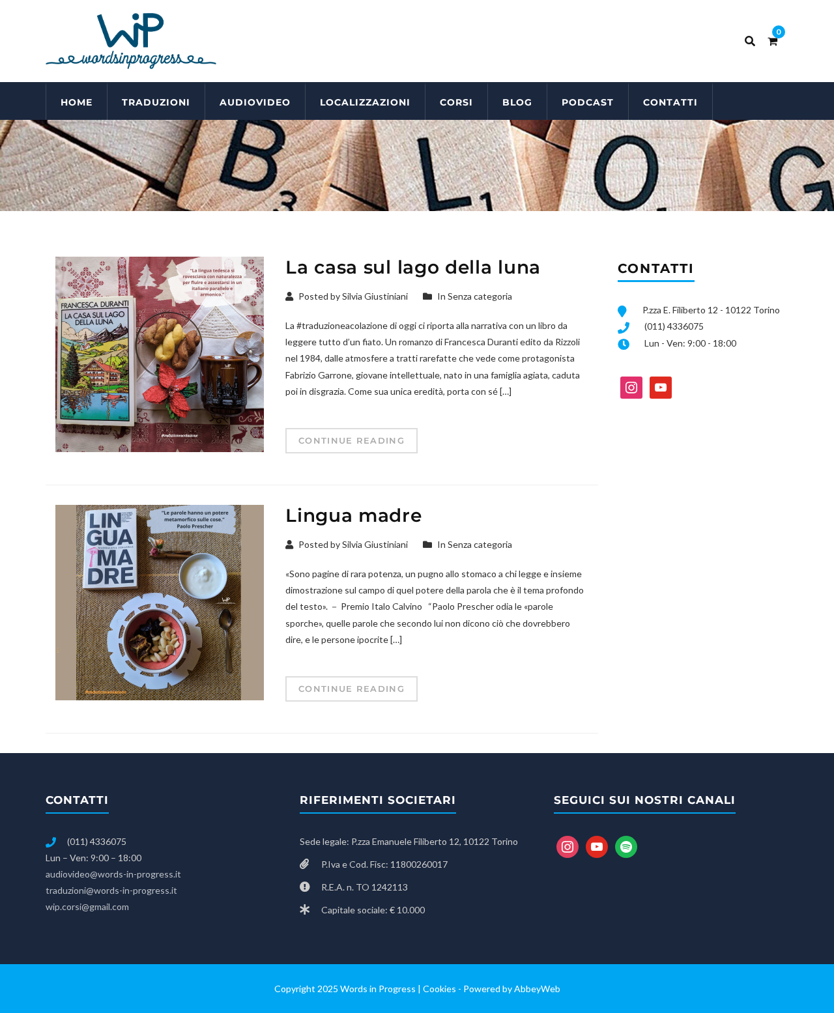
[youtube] (661, 386)
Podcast (588, 102)
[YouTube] (597, 845)
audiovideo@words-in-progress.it (113, 873)
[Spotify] (626, 845)
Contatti (670, 102)
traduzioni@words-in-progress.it (111, 890)
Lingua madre (353, 515)
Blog (517, 102)
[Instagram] (631, 386)
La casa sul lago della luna (413, 267)
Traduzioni (156, 102)
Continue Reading (351, 440)
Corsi (456, 102)
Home (77, 102)
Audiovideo (255, 102)
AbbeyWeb (537, 988)
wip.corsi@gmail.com (87, 906)
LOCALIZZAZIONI (365, 102)
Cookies (439, 988)
